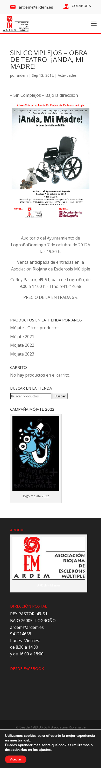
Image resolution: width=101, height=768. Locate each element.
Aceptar (15, 759)
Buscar (60, 396)
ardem (22, 75)
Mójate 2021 (22, 336)
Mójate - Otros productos (35, 328)
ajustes (45, 749)
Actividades (67, 75)
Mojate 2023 (22, 354)
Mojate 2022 (22, 345)
